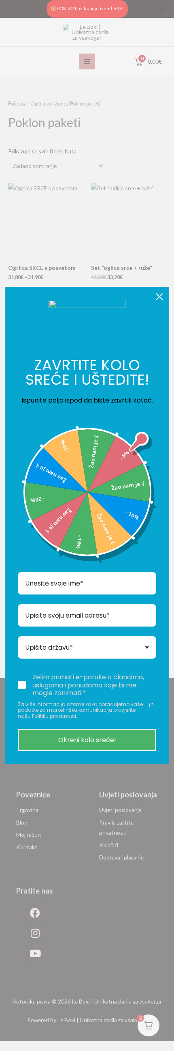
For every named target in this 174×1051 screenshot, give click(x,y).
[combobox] (87, 647)
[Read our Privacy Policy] (151, 705)
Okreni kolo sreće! (87, 740)
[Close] (159, 296)
